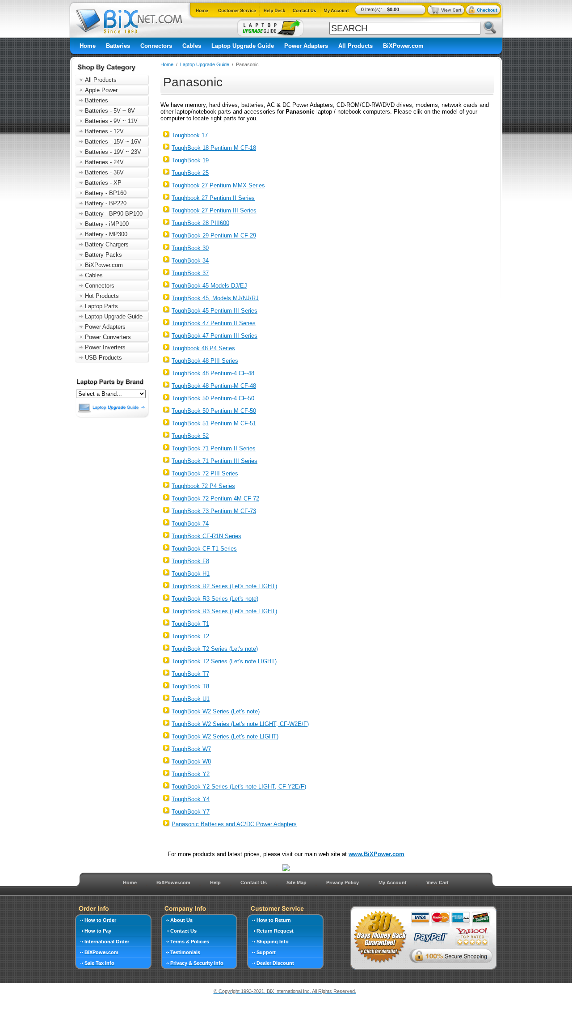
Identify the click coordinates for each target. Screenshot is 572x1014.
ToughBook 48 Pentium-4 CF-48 (213, 373)
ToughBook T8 (190, 686)
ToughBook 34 (190, 260)
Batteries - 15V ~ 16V (113, 141)
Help (215, 882)
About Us (181, 920)
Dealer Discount (275, 963)
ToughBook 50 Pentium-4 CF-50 (213, 398)
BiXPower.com (403, 45)
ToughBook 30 (190, 248)
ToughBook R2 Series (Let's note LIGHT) (224, 586)
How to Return (274, 920)
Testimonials (185, 952)
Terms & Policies (189, 941)
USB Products (103, 357)
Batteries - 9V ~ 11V (111, 121)
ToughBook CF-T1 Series (204, 548)
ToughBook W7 (191, 749)
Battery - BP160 (105, 193)
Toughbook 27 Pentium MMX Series (218, 185)
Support (266, 952)
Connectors (156, 45)
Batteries (118, 45)
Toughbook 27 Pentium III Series (214, 210)
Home (88, 45)
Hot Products (102, 296)
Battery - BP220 (105, 203)
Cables (191, 45)
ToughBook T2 (190, 636)
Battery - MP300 (106, 234)
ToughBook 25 (190, 173)
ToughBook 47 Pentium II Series (214, 323)
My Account (393, 882)
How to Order (100, 920)
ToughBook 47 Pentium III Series (214, 335)
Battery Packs (103, 254)
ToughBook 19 (190, 160)
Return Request (275, 930)
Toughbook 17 (190, 135)
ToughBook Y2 (191, 774)
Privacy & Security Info (196, 963)
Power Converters (108, 337)
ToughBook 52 (190, 436)
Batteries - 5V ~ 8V (110, 110)
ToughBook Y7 (191, 811)
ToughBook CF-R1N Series (206, 536)
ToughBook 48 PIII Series (205, 360)
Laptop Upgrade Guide (242, 45)
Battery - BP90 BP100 (114, 213)
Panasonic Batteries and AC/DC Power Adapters (234, 824)
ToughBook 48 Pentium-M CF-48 (214, 385)
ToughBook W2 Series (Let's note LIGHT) (225, 736)
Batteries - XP (103, 182)
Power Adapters (306, 45)
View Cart (437, 882)
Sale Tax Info (99, 963)
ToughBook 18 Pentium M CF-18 (214, 147)
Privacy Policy (342, 882)
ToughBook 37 (190, 273)
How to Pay (97, 930)
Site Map (296, 882)
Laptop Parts (101, 306)
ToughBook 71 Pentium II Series (214, 448)
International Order (106, 941)
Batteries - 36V (104, 172)
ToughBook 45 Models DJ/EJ (209, 285)
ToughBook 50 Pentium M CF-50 (214, 410)
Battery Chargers (107, 244)
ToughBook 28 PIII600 (200, 223)
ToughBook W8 (191, 761)
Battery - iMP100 (107, 224)
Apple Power (101, 90)
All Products (355, 45)
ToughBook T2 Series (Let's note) (215, 648)
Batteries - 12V (104, 131)
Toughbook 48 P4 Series (203, 348)
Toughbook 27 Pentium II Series (213, 198)
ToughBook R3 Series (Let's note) (215, 598)
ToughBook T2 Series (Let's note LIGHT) (224, 661)
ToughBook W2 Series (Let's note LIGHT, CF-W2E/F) (240, 724)
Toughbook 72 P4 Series (203, 486)
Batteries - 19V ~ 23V (113, 151)
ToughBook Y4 (191, 799)
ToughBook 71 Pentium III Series (214, 461)
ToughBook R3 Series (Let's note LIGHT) (224, 611)
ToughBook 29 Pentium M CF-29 (214, 235)
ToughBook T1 (190, 623)
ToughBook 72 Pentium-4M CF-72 (215, 498)
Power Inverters (105, 347)
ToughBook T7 (190, 673)
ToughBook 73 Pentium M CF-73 (214, 511)
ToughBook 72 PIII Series (205, 473)
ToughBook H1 (191, 573)
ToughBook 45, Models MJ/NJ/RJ (215, 298)
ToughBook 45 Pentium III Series (214, 310)
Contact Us (253, 882)
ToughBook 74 (190, 523)
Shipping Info (273, 941)
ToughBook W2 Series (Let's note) (216, 711)
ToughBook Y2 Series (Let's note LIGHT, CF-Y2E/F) (239, 786)
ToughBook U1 (191, 699)
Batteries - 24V (104, 162)
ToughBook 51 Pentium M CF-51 (214, 423)
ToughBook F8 (190, 561)
